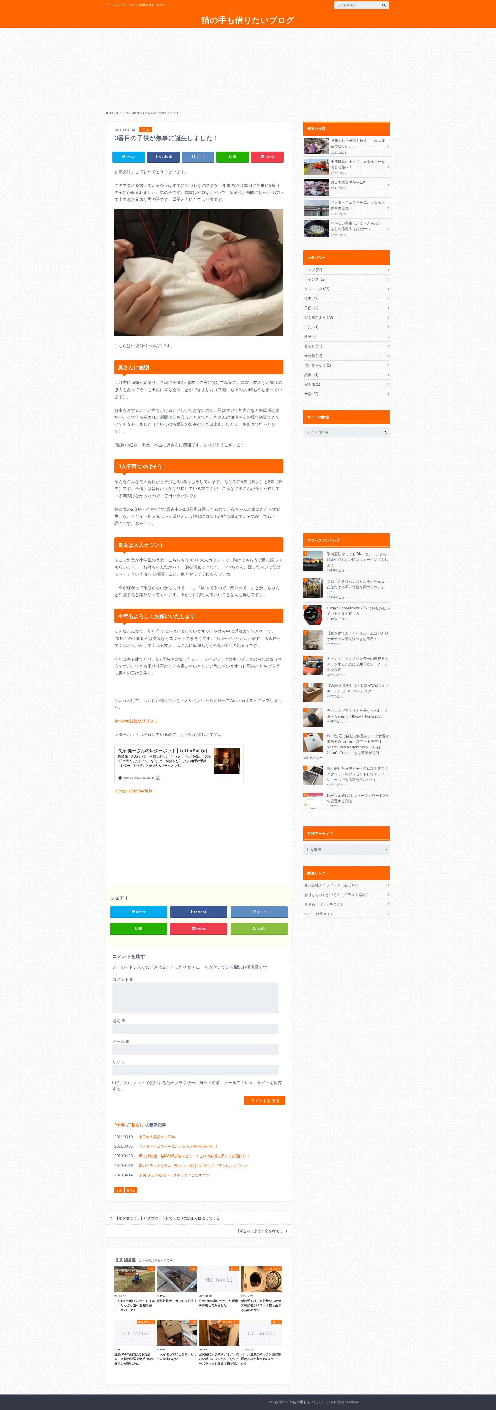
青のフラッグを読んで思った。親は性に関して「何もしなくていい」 (195, 1165)
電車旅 (312, 384)
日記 (311, 327)
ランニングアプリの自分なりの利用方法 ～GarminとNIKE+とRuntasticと (357, 713)
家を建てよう (318, 317)
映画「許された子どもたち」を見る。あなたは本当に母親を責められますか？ (357, 586)
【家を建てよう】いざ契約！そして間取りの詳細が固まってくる (167, 1218)
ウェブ (313, 269)
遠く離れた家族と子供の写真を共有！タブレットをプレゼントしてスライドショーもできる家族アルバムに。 (357, 774)
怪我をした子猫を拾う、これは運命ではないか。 (358, 146)
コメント (123, 979)
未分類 (313, 355)
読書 (311, 375)
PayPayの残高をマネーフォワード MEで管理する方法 (358, 798)
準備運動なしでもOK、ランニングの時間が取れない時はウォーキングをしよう (357, 559)
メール (121, 1041)
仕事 (311, 298)
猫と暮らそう (317, 365)
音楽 (311, 394)
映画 (310, 336)
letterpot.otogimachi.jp (133, 790)
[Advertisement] (248, 68)
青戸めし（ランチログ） (324, 904)
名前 (119, 1020)
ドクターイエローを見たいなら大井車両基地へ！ (178, 1146)
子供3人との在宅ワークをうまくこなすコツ (174, 1175)
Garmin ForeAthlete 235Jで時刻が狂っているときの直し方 (358, 611)
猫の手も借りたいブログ (248, 20)
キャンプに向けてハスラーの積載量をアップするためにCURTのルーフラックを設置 (357, 664)
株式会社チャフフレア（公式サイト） (335, 885)
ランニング (316, 289)
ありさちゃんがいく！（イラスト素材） (336, 894)
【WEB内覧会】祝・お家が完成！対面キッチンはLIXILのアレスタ (358, 688)
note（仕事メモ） (319, 914)
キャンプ (315, 279)
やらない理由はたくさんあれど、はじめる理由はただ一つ (358, 229)
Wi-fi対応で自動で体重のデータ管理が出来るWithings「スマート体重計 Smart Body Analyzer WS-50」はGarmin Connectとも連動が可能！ (358, 744)
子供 (120, 1124)
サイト (118, 1061)
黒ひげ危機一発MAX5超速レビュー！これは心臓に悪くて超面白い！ (194, 1156)
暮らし (137, 1124)
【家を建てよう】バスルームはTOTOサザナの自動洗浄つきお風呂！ (357, 636)
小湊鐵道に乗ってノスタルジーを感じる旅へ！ (358, 167)
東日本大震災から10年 (157, 1137)
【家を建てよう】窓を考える (259, 1231)
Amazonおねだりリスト (136, 720)
